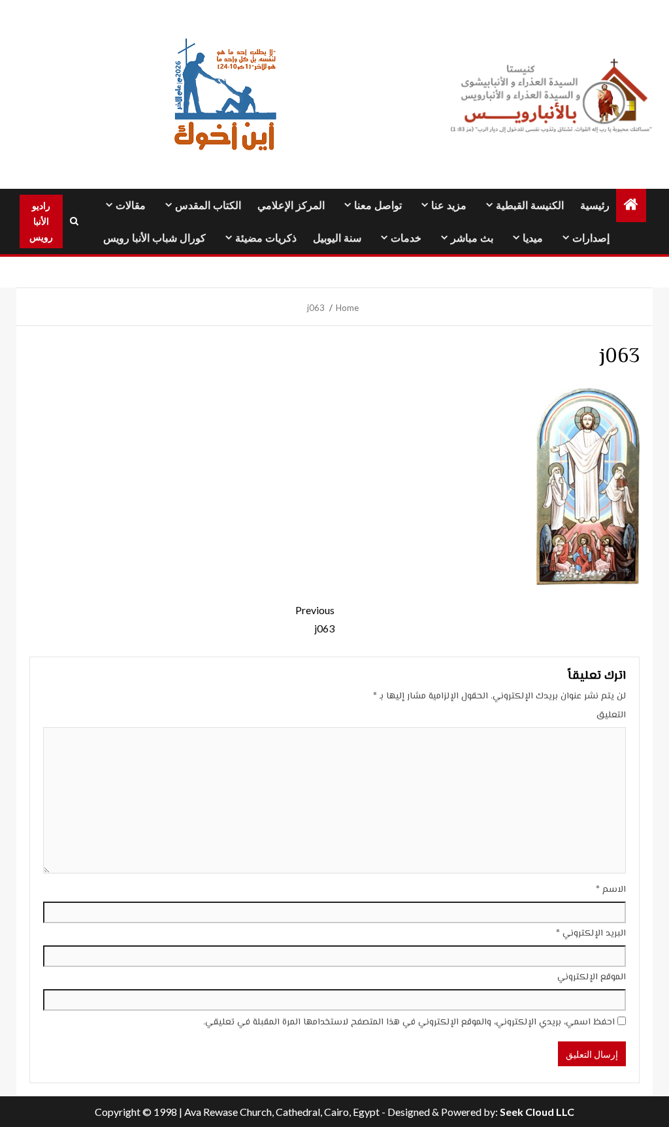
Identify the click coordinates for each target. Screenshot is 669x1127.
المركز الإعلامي (291, 205)
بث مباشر (472, 238)
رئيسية (595, 205)
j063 (314, 619)
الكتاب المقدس (208, 205)
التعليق (611, 715)
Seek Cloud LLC (537, 1111)
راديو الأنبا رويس (41, 221)
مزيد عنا (448, 205)
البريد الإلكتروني (591, 933)
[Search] (74, 221)
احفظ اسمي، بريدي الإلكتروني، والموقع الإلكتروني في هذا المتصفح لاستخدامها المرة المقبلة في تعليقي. (409, 1022)
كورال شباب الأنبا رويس (154, 238)
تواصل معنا (378, 205)
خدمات (406, 238)
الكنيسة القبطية (530, 205)
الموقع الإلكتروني (591, 977)
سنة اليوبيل (337, 238)
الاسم (611, 890)
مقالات (131, 205)
